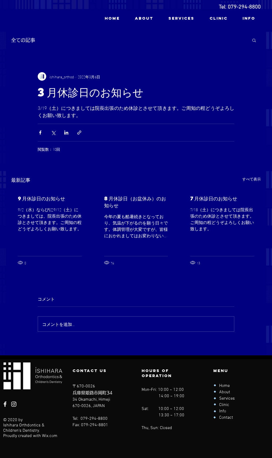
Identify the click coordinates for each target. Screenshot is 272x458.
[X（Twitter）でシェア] (53, 132)
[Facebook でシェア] (40, 132)
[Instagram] (13, 404)
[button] (254, 40)
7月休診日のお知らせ (213, 198)
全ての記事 (23, 40)
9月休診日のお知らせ (41, 198)
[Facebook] (5, 404)
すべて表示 (251, 179)
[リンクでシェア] (79, 132)
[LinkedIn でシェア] (66, 132)
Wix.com (49, 436)
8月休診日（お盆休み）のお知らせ (135, 202)
